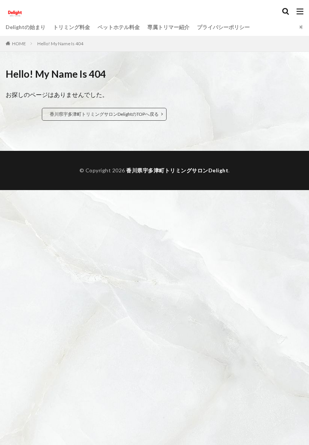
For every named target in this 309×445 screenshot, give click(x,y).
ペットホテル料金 (119, 27)
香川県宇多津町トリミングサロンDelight (177, 170)
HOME (19, 43)
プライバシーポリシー (223, 27)
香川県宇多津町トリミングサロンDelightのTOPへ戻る (104, 114)
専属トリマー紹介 (168, 27)
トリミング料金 (71, 27)
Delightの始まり (26, 27)
